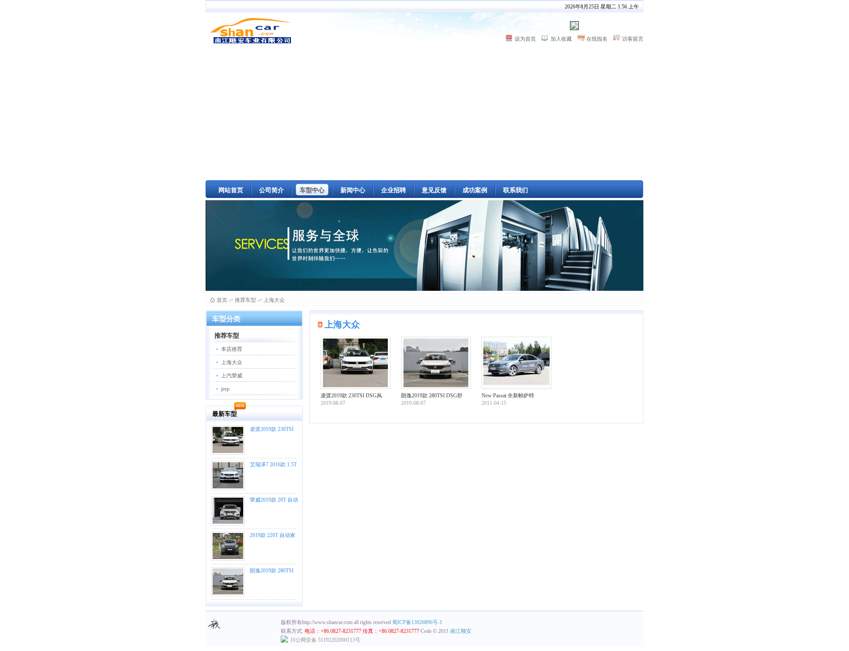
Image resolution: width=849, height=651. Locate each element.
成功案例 (475, 190)
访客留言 (632, 39)
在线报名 (597, 39)
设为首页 (525, 39)
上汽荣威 (231, 376)
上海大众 (274, 300)
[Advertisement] (424, 114)
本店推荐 (231, 349)
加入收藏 (561, 39)
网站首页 (230, 190)
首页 (222, 300)
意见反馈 (434, 190)
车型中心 (312, 190)
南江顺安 (460, 631)
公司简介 (271, 190)
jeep (225, 389)
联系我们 (515, 190)
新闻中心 (352, 190)
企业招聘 (393, 190)
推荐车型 (245, 300)
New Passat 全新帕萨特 (508, 395)
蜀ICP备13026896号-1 (417, 622)
